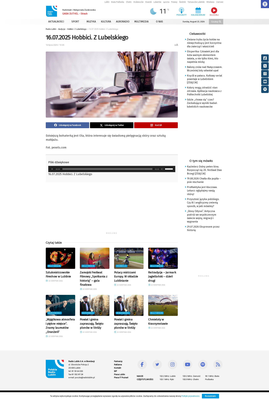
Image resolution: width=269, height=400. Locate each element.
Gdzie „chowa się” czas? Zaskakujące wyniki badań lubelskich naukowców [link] (202, 103)
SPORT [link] (75, 21)
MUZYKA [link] (91, 21)
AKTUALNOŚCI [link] (56, 21)
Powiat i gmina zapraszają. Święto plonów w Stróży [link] (91, 323)
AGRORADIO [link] (122, 21)
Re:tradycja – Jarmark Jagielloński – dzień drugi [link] (162, 276)
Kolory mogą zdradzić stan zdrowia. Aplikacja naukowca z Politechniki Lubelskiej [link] (204, 91)
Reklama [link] (118, 364)
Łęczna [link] (166, 2)
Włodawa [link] (210, 2)
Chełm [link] (129, 2)
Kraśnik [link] (148, 2)
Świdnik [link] (182, 2)
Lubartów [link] (157, 2)
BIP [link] (115, 371)
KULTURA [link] (106, 21)
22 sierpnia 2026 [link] (55, 281)
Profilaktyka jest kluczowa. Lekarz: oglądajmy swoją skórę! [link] (202, 191)
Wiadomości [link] (54, 313)
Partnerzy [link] (118, 361)
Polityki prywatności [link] (190, 396)
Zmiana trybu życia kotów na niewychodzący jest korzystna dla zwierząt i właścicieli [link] (204, 43)
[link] (265, 4)
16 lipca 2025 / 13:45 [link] (55, 45)
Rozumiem (210, 396)
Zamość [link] (219, 2)
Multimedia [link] (54, 266)
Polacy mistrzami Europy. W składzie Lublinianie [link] (126, 276)
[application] (111, 169)
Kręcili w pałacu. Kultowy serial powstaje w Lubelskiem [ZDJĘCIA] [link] (204, 79)
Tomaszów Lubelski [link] (196, 2)
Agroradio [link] (88, 313)
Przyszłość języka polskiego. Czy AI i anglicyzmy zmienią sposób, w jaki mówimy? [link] (203, 203)
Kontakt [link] (117, 368)
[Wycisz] (162, 169)
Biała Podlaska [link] (117, 2)
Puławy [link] (174, 2)
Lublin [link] (106, 2)
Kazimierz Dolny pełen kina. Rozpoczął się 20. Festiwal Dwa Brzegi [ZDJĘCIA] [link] (204, 170)
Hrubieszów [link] (138, 2)
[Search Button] (220, 21)
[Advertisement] (112, 209)
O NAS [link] (159, 21)
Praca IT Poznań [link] (121, 377)
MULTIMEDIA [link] (141, 21)
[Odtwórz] (52, 169)
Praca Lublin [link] (119, 374)
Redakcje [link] (121, 266)
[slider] (169, 168)
